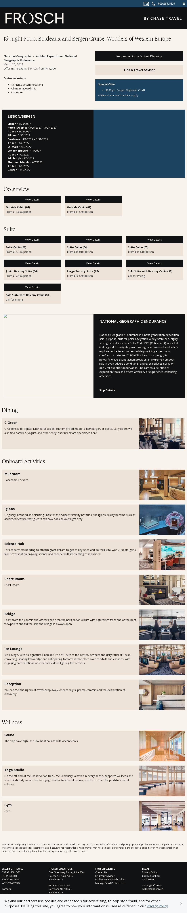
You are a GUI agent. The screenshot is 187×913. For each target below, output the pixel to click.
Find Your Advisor (105, 876)
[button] (181, 903)
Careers (6, 888)
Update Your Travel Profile (110, 879)
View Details (32, 199)
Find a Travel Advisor (139, 70)
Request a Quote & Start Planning (139, 56)
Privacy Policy (157, 906)
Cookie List (148, 879)
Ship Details (107, 390)
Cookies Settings (151, 876)
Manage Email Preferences (110, 883)
